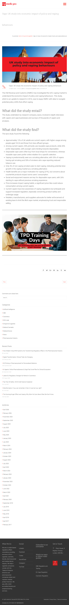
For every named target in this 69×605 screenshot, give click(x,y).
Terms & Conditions (62, 599)
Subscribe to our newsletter (42, 546)
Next (64, 282)
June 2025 (6, 431)
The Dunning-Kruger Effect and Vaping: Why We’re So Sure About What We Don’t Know (28, 394)
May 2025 (6, 435)
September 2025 (8, 420)
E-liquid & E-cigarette (27, 36)
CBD (4, 313)
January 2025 (7, 438)
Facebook (22, 552)
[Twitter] (47, 270)
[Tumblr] (61, 270)
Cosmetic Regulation (42, 576)
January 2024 (7, 453)
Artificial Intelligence (9, 309)
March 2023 (6, 471)
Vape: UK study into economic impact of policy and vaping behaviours (35, 86)
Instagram (22, 563)
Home (20, 36)
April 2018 (6, 517)
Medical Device (7, 331)
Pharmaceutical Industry (10, 338)
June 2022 (6, 488)
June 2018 (6, 510)
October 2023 (7, 456)
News (38, 88)
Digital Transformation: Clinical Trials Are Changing (18, 357)
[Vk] (65, 270)
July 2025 (6, 427)
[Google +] (50, 270)
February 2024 (7, 449)
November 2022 (7, 481)
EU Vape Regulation (41, 572)
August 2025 (7, 424)
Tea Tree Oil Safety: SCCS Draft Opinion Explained (17, 382)
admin (23, 88)
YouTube (21, 567)
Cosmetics (6, 316)
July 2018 (6, 507)
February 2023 (7, 474)
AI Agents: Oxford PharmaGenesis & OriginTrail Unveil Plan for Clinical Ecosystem (26, 369)
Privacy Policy (53, 599)
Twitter (21, 555)
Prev (4, 282)
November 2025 (7, 417)
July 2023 (6, 463)
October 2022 (7, 485)
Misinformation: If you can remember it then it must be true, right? (22, 388)
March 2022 (6, 492)
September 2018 (8, 503)
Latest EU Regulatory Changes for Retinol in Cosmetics (19, 375)
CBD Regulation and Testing (42, 567)
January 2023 (7, 478)
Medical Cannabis (8, 327)
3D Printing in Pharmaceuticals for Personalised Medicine (20, 363)
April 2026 (6, 409)
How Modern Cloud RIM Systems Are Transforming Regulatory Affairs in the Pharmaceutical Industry (32, 351)
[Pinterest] (54, 270)
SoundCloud (22, 559)
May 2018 (6, 514)
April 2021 (6, 496)
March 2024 (6, 445)
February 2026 (7, 413)
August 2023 (7, 460)
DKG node (6, 320)
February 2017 (7, 524)
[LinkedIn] (57, 270)
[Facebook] (43, 270)
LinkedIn (21, 548)
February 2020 (7, 499)
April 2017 (6, 521)
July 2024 (6, 442)
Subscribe (46, 599)
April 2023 (6, 467)
